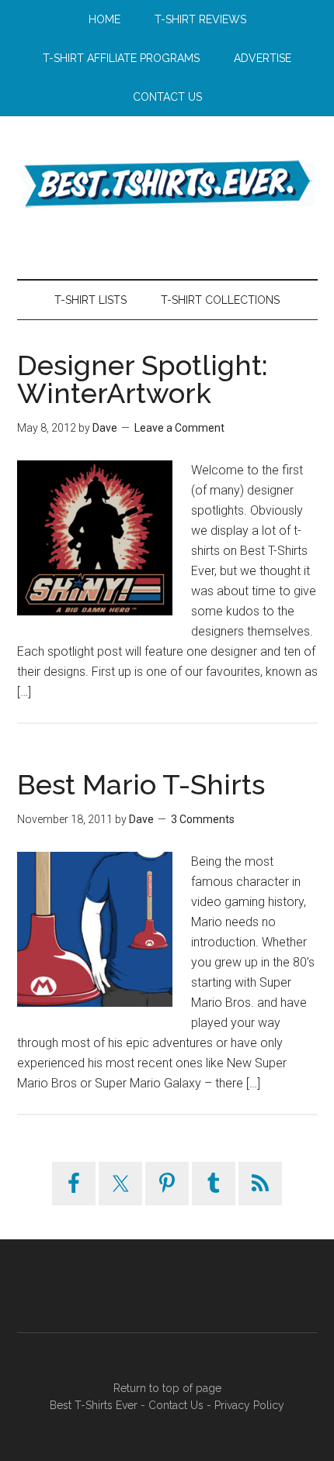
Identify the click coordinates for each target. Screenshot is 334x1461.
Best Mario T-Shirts (141, 784)
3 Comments (203, 819)
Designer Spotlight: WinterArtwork (142, 379)
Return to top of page (167, 1388)
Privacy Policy (249, 1405)
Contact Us (176, 1405)
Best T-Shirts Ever (167, 182)
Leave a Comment (179, 428)
